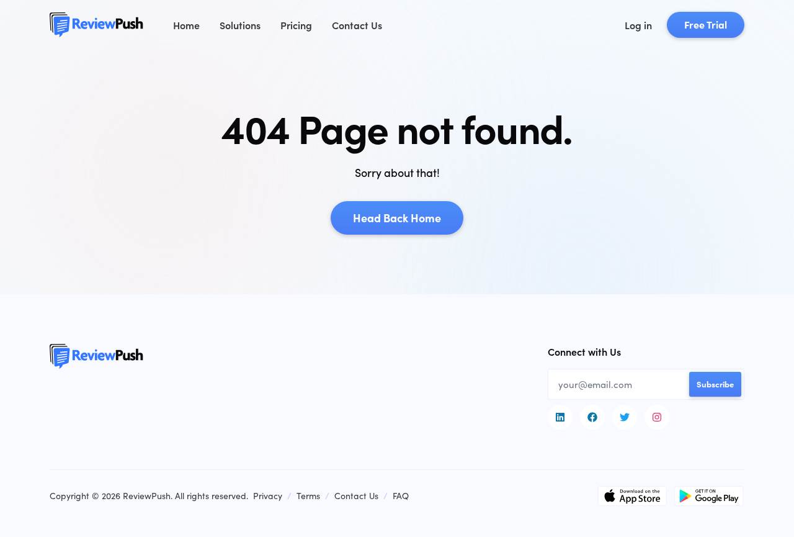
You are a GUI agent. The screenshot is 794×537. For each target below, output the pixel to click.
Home (186, 25)
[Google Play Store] (708, 496)
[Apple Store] (632, 496)
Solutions (240, 25)
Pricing (296, 25)
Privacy (267, 496)
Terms (308, 496)
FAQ (401, 496)
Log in (638, 25)
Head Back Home (397, 217)
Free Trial (705, 24)
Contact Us (357, 25)
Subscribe (715, 383)
